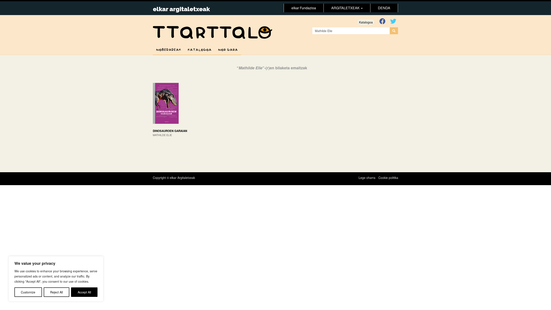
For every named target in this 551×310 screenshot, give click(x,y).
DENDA (384, 7)
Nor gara (228, 50)
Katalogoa (366, 22)
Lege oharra (367, 177)
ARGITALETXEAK (346, 7)
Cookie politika (388, 177)
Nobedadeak (168, 50)
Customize (28, 292)
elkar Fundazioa (303, 7)
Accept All (84, 292)
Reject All (56, 292)
